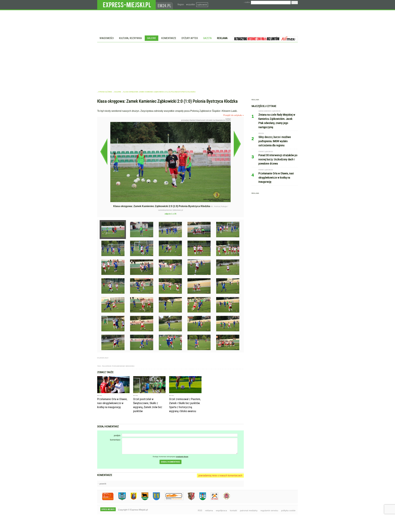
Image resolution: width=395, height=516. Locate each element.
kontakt (233, 510)
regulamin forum (182, 456)
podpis (117, 435)
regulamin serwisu (269, 510)
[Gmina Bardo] (131, 499)
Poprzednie (103, 151)
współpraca (221, 510)
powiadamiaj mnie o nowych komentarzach (220, 475)
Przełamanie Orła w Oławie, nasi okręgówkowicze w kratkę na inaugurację (112, 403)
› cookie (247, 2)
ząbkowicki (202, 4)
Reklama (222, 38)
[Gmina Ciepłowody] (142, 499)
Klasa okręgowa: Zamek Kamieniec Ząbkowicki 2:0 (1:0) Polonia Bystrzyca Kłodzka (159, 92)
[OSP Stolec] (212, 499)
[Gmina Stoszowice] (171, 499)
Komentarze (168, 38)
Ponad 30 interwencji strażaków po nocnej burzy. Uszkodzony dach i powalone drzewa (277, 159)
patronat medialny (249, 510)
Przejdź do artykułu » (233, 115)
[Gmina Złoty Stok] (189, 499)
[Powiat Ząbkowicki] (105, 499)
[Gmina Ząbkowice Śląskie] (120, 499)
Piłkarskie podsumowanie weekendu (118, 366)
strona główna (105, 92)
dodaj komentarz (170, 462)
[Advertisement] (197, 65)
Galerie (151, 38)
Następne (237, 143)
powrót (103, 483)
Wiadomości (107, 38)
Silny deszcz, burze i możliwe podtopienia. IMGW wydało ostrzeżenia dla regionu (274, 141)
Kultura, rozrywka (130, 38)
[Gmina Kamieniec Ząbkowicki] (154, 499)
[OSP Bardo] (224, 499)
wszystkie (190, 4)
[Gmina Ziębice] (200, 499)
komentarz (115, 439)
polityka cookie (288, 510)
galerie (117, 92)
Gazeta (207, 38)
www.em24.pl (165, 4)
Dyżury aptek (189, 38)
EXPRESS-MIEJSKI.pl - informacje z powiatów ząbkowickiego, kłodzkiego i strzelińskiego (126, 5)
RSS (200, 510)
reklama (209, 510)
